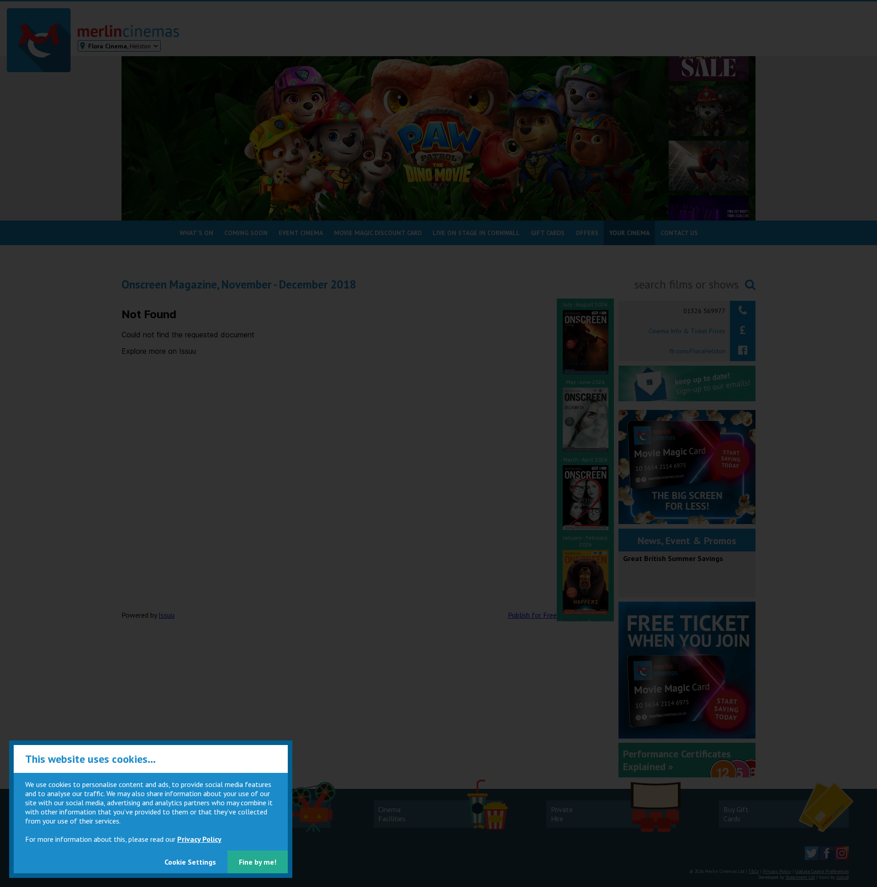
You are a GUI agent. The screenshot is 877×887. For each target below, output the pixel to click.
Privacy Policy (199, 839)
